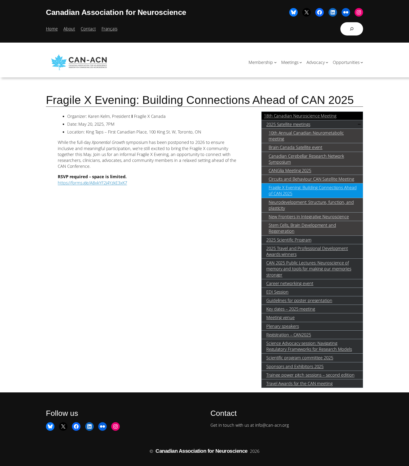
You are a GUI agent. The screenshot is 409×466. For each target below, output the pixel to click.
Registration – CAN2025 (288, 334)
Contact (88, 28)
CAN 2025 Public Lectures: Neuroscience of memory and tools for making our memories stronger (308, 268)
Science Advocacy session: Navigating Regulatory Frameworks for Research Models (309, 346)
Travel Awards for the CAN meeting (299, 383)
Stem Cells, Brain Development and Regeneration (302, 228)
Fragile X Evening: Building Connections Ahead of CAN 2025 (313, 190)
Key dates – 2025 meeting (290, 309)
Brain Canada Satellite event (295, 147)
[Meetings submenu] (300, 62)
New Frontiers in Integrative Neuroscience (309, 216)
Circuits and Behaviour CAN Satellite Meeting (311, 179)
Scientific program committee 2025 (299, 357)
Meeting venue (280, 317)
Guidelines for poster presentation (299, 300)
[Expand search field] (351, 29)
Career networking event (289, 283)
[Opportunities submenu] (361, 62)
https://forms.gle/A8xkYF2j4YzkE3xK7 (92, 183)
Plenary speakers (282, 326)
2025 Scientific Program (288, 240)
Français (109, 28)
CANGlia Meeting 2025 (290, 170)
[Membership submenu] (275, 62)
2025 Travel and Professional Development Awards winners (307, 251)
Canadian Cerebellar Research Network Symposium (306, 159)
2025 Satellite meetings (288, 124)
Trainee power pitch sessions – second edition (310, 375)
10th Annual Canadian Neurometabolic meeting (306, 136)
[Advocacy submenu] (327, 62)
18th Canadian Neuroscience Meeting (300, 116)
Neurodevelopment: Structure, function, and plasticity (311, 205)
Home (52, 28)
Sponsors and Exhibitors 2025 (295, 366)
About (69, 28)
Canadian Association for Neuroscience (116, 12)
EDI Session (277, 292)
